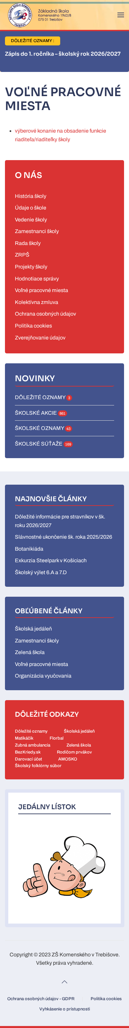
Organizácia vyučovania (43, 676)
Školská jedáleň (33, 629)
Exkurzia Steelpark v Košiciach (51, 560)
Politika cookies (33, 326)
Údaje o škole (30, 208)
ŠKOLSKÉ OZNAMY (42, 428)
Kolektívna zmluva (36, 302)
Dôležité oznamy (31, 731)
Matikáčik (24, 738)
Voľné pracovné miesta (41, 290)
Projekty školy (31, 267)
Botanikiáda (29, 549)
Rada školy (28, 243)
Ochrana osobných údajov (45, 314)
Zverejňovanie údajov (40, 337)
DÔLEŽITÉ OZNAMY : (32, 40)
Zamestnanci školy (37, 231)
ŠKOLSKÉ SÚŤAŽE (43, 444)
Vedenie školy (31, 219)
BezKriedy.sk (28, 752)
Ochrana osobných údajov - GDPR (40, 999)
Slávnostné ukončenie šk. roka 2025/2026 (63, 537)
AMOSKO (67, 759)
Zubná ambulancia (32, 745)
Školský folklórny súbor (38, 765)
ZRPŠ (22, 255)
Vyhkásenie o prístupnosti (64, 1009)
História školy (30, 196)
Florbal (57, 738)
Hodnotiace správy (37, 278)
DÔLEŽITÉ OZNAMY (42, 397)
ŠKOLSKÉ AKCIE (40, 413)
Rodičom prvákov (74, 752)
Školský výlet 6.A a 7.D (41, 572)
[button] (120, 15)
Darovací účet (28, 759)
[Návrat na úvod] (38, 15)
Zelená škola (30, 652)
